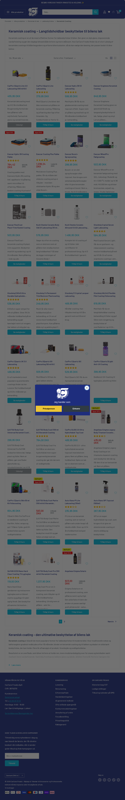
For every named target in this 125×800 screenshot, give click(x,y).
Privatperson (49, 409)
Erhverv (76, 409)
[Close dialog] (87, 388)
